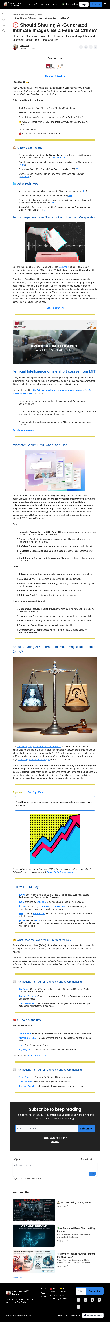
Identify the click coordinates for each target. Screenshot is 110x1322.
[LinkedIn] (85, 1300)
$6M (21, 913)
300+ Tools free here (37, 1055)
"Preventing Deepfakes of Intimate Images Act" (39, 746)
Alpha (22, 165)
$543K (22, 921)
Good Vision (25, 1033)
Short (22, 1077)
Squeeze (29, 1077)
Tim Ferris (24, 989)
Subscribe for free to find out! (60, 872)
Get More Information (23, 430)
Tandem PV (39, 913)
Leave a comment (55, 308)
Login (83, 4)
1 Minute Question (28, 1086)
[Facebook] (99, 1300)
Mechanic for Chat (27, 1038)
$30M (21, 902)
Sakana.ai (41, 902)
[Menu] (105, 4)
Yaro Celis (24, 46)
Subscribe (96, 4)
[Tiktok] (92, 1300)
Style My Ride (25, 1050)
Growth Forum (25, 1082)
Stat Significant (36, 792)
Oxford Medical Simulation (52, 906)
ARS (70, 195)
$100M (22, 895)
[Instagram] (78, 1307)
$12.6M (22, 906)
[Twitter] (78, 1300)
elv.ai (37, 921)
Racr (21, 1045)
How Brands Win (27, 1003)
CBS (52, 203)
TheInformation (58, 158)
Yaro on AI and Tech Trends (23, 15)
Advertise (60, 76)
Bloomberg (25, 176)
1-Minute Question (27, 996)
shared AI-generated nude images (34, 759)
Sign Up (49, 76)
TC (44, 210)
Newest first (86, 1159)
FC (84, 191)
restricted (63, 267)
